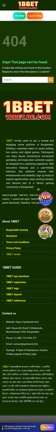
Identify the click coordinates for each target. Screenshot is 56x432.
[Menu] (4, 5)
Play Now (47, 427)
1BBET (9, 140)
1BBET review (13, 254)
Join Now (19, 15)
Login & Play (35, 15)
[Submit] (51, 80)
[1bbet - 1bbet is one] (28, 5)
